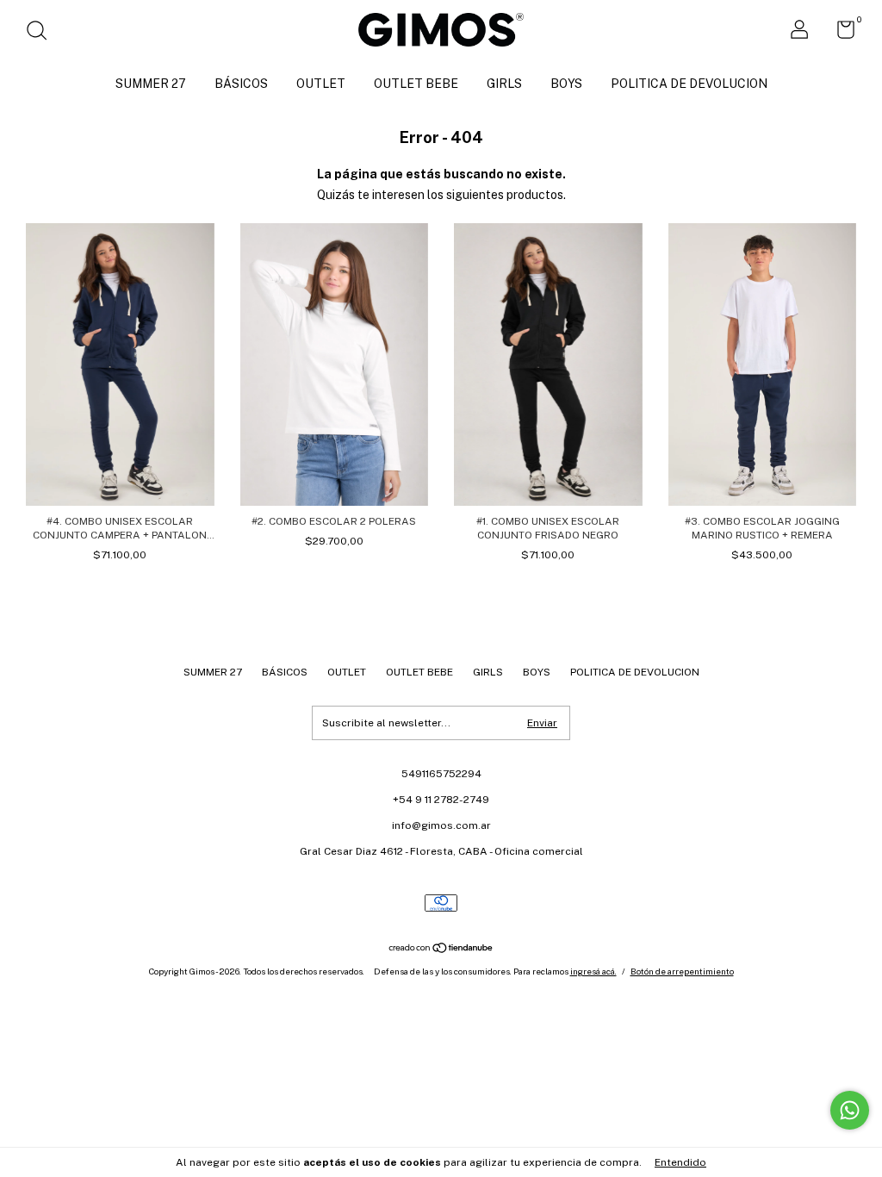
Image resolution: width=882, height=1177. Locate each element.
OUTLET (320, 83)
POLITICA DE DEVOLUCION (689, 83)
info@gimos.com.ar (441, 825)
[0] (839, 33)
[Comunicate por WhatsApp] (849, 1110)
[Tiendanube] (441, 949)
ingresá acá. (593, 971)
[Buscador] (42, 32)
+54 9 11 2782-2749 (441, 800)
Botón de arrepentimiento (682, 971)
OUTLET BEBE (416, 83)
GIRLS (504, 83)
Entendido (680, 1162)
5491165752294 (441, 774)
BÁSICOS (241, 83)
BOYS (566, 83)
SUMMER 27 (150, 83)
